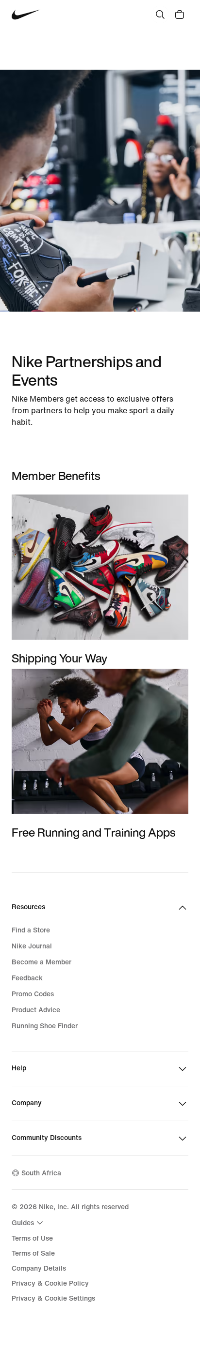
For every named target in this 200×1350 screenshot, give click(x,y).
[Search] (160, 14)
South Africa (41, 1173)
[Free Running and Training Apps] (100, 754)
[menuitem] (29, 1223)
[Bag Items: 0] (179, 14)
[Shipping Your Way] (100, 580)
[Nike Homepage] (26, 14)
